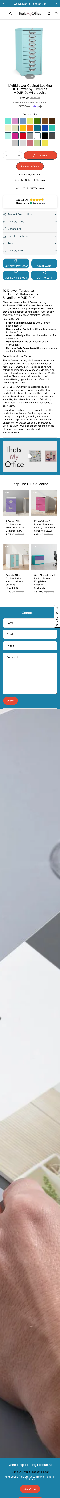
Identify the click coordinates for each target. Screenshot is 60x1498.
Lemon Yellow (45, 143)
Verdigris (52, 128)
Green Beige (37, 143)
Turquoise (8, 121)
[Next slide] (56, 3)
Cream (15, 128)
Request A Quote (30, 166)
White (37, 135)
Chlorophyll (30, 121)
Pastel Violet (15, 121)
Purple (15, 135)
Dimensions (14, 228)
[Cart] (56, 13)
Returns (12, 243)
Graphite (52, 135)
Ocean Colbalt (37, 128)
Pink (30, 143)
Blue (45, 128)
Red (23, 135)
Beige (8, 128)
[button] (30, 201)
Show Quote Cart (57, 616)
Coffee (52, 121)
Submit (10, 700)
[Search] (10, 13)
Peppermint (8, 135)
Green (37, 121)
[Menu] (3, 13)
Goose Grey (15, 143)
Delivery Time (16, 221)
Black (45, 135)
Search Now (30, 1489)
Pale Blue (23, 121)
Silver (30, 135)
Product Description (20, 214)
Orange (30, 128)
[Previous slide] (3, 3)
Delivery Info (15, 250)
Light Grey (23, 143)
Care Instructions (18, 236)
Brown (45, 121)
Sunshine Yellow (23, 128)
